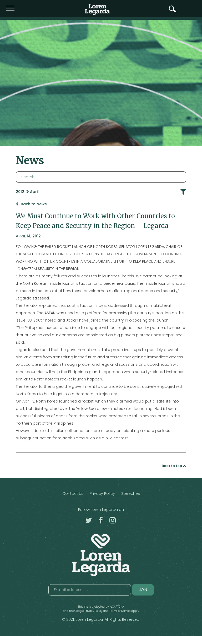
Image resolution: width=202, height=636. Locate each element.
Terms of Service (119, 611)
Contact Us (72, 493)
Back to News (33, 204)
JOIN (143, 589)
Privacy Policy (102, 493)
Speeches (130, 493)
